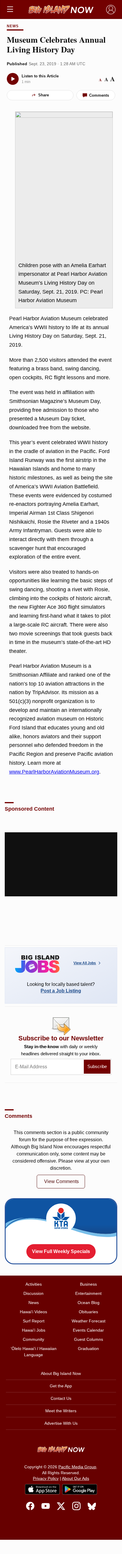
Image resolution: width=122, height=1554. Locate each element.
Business (88, 1284)
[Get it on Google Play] (79, 1489)
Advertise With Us (61, 1423)
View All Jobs (84, 963)
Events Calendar (88, 1330)
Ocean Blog (88, 1302)
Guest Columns (88, 1339)
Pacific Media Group (77, 1466)
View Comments (61, 1181)
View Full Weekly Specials (61, 1251)
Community (33, 1339)
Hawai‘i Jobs (33, 1330)
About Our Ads (75, 1478)
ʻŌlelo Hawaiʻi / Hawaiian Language (34, 1351)
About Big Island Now (61, 1373)
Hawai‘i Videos (33, 1311)
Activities (33, 1284)
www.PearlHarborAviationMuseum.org (54, 772)
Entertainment (88, 1293)
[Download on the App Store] (42, 1489)
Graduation (88, 1348)
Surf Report (33, 1321)
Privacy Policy (46, 1478)
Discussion (33, 1293)
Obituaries (88, 1311)
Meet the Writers (60, 1410)
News (13, 26)
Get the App (61, 1386)
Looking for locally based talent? (61, 987)
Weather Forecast (88, 1321)
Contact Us (61, 1398)
